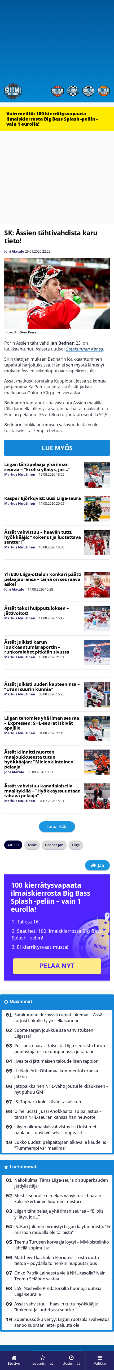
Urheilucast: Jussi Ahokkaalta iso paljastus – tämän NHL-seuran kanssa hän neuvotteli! (58, 1114)
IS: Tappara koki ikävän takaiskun (47, 1102)
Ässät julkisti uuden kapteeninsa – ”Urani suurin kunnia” (42, 686)
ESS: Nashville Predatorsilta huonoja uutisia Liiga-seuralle (57, 1291)
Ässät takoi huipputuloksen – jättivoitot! (36, 610)
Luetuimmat (23, 1167)
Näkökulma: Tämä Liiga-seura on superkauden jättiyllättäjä (61, 1183)
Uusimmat (21, 1001)
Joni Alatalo (14, 251)
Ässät (32, 844)
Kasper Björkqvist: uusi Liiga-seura (42, 498)
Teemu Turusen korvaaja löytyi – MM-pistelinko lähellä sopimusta (61, 1245)
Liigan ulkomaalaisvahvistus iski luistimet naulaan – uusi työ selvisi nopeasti (55, 1130)
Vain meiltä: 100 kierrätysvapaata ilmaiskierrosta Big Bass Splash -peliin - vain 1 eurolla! (52, 118)
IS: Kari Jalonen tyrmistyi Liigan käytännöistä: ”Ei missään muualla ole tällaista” (62, 1229)
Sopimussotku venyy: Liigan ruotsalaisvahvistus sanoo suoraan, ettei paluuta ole (61, 1322)
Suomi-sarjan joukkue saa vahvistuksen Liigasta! (53, 1033)
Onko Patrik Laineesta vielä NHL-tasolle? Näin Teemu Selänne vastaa (60, 1276)
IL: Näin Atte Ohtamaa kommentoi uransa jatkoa (56, 1074)
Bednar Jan (54, 844)
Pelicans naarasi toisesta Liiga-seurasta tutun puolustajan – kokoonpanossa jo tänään (59, 1048)
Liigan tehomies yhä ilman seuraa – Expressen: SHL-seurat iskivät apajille (41, 723)
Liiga (76, 844)
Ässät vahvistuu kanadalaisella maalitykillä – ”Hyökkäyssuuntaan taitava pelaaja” (42, 791)
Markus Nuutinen (19, 474)
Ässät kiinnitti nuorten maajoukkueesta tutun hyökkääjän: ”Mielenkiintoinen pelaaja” (38, 759)
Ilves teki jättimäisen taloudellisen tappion (56, 1061)
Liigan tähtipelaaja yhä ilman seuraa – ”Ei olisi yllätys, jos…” (37, 466)
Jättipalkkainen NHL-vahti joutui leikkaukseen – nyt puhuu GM (61, 1089)
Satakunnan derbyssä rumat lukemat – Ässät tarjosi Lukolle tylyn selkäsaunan (59, 1017)
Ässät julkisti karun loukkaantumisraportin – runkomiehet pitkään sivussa (36, 647)
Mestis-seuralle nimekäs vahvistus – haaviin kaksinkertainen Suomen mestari (57, 1198)
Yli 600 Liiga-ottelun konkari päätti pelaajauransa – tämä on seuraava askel (42, 579)
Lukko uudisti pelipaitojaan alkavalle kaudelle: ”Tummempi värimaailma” (60, 1145)
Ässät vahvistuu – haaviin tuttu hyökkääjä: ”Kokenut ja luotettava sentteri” (42, 537)
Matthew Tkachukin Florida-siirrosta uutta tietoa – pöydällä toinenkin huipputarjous (56, 1260)
